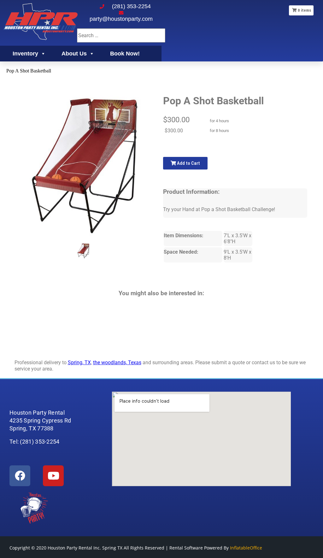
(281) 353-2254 (131, 6)
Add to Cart (188, 163)
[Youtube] (53, 475)
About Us (74, 53)
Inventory (25, 53)
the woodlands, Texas (117, 362)
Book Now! (125, 53)
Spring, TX (79, 362)
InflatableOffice (246, 548)
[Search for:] (121, 35)
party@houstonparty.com (121, 19)
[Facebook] (19, 475)
